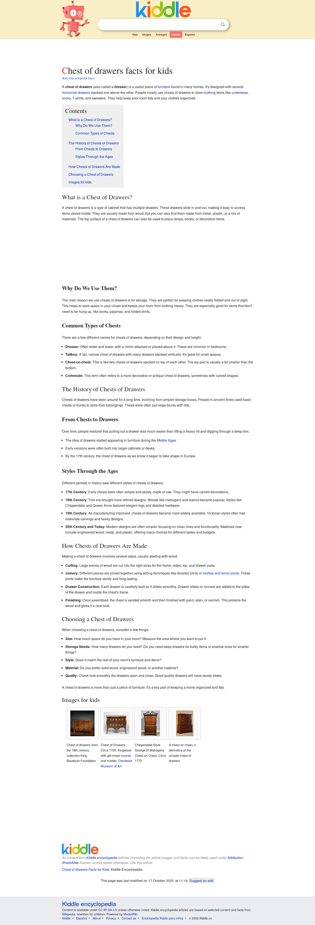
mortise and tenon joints (221, 573)
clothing (210, 92)
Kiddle (66, 918)
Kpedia (176, 34)
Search (223, 24)
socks (66, 98)
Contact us (129, 918)
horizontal (69, 92)
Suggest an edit (201, 880)
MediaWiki (130, 914)
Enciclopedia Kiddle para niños (162, 918)
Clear (214, 24)
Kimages (161, 34)
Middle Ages (166, 440)
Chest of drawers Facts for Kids (85, 869)
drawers (84, 92)
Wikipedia (68, 914)
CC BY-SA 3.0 (107, 910)
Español (190, 34)
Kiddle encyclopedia (101, 857)
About (96, 918)
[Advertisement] (157, 51)
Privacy (111, 918)
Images (146, 34)
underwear (240, 92)
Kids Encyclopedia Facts (78, 78)
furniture (164, 86)
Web (135, 34)
